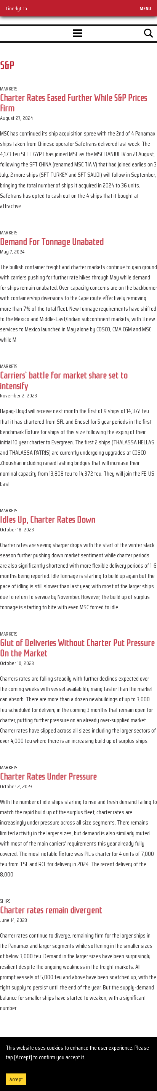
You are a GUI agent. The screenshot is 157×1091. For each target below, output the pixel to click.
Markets (8, 89)
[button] (77, 33)
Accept (16, 1079)
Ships (5, 901)
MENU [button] (145, 8)
